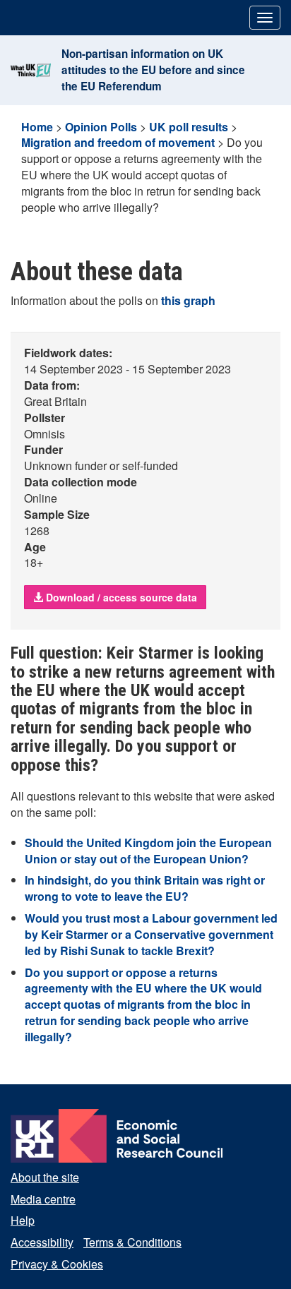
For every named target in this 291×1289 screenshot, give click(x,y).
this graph (188, 300)
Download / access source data (120, 597)
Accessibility (42, 1242)
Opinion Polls (101, 127)
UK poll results (188, 127)
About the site (45, 1177)
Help (23, 1220)
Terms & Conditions (132, 1242)
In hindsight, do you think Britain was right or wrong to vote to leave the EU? (145, 888)
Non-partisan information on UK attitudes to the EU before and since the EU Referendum (153, 70)
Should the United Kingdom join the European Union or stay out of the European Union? (148, 850)
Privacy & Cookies (57, 1264)
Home (37, 127)
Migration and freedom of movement (118, 142)
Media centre (43, 1199)
